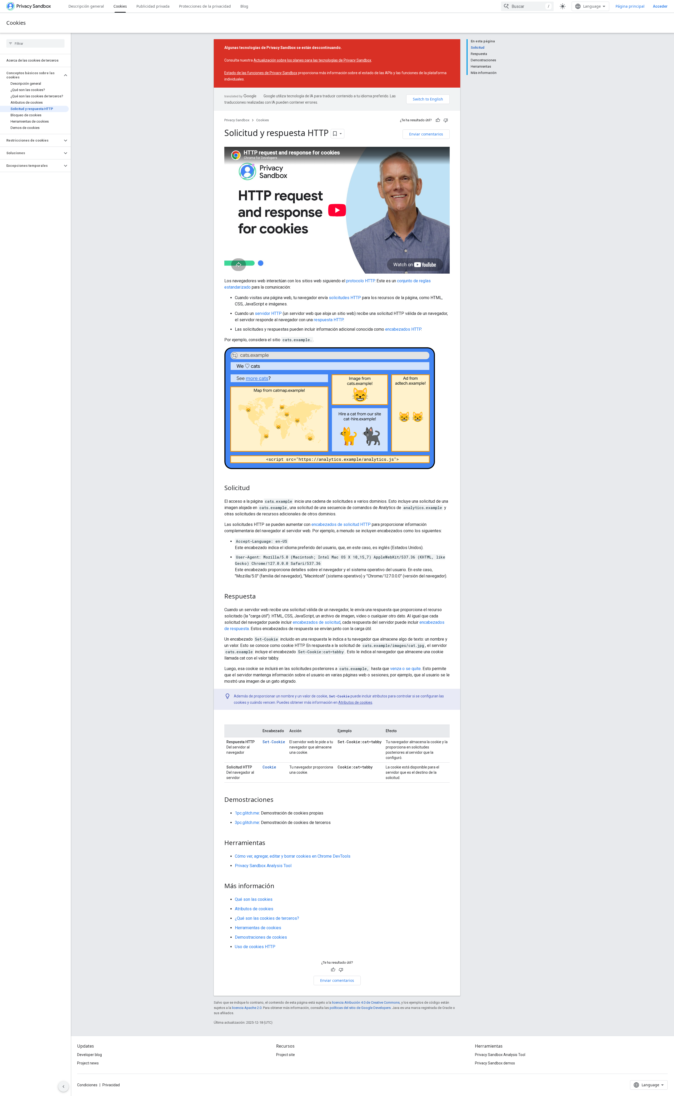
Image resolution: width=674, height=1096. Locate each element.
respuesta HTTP (328, 319)
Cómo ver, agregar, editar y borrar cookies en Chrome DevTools (292, 856)
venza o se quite (405, 668)
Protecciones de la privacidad (205, 6)
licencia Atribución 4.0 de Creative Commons (366, 1002)
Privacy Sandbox (236, 120)
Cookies (120, 6)
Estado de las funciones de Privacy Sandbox (260, 73)
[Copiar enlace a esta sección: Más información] (279, 886)
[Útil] (438, 120)
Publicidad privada (153, 6)
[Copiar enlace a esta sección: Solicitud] (255, 488)
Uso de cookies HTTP (255, 946)
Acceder (660, 6)
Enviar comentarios (426, 134)
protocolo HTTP (360, 280)
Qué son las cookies (253, 899)
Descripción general (86, 6)
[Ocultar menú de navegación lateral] (63, 1086)
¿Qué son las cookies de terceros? (267, 918)
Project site (285, 1055)
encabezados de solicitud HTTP (341, 524)
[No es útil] (446, 120)
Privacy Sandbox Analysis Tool (263, 865)
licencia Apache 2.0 (246, 1008)
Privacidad (111, 1085)
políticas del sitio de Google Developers (360, 1008)
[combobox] (527, 6)
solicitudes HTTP (345, 297)
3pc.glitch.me (247, 822)
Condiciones (87, 1085)
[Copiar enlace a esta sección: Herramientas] (270, 843)
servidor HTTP (268, 313)
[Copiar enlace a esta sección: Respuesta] (261, 597)
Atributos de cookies (355, 702)
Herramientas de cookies (258, 927)
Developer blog (89, 1055)
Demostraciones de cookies (261, 937)
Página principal (630, 6)
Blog (244, 6)
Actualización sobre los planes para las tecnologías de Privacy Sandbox (312, 60)
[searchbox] (35, 43)
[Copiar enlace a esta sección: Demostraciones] (279, 800)
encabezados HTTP (403, 329)
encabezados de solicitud (316, 622)
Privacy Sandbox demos (495, 1063)
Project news (88, 1063)
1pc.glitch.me (247, 813)
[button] (31, 75)
